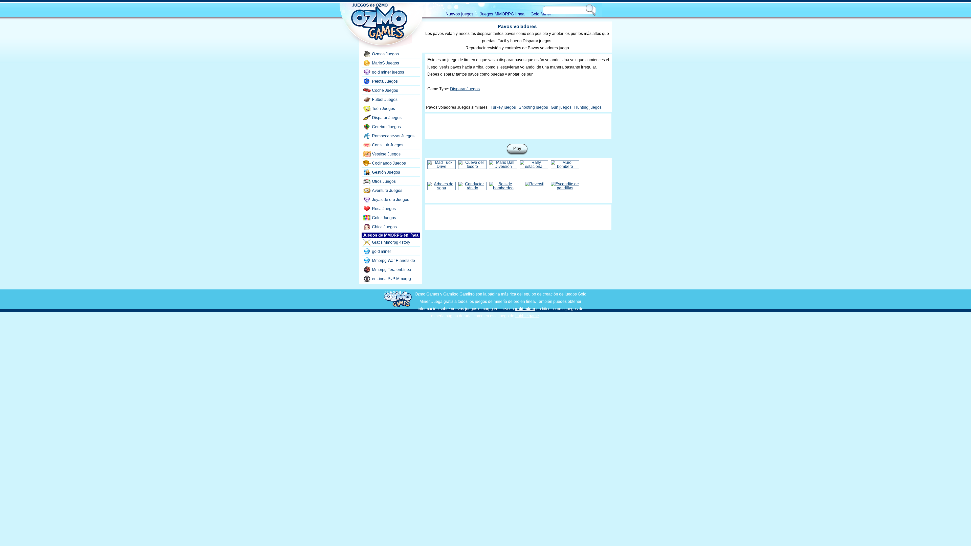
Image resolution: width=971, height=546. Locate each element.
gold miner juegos (388, 72)
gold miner (381, 251)
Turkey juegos (503, 107)
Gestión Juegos (386, 172)
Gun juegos (561, 107)
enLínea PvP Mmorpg (391, 279)
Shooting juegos (533, 107)
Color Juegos (384, 218)
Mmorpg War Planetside (393, 260)
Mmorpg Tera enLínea (391, 269)
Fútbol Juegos (385, 99)
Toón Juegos (383, 108)
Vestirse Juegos (386, 154)
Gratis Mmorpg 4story (391, 242)
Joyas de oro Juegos (390, 199)
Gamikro (467, 294)
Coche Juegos (385, 90)
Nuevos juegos (460, 14)
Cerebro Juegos (386, 127)
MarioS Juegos (385, 63)
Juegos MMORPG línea (502, 14)
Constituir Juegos (387, 145)
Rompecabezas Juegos (393, 136)
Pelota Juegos (385, 81)
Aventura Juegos (387, 190)
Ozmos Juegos (385, 54)
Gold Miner (541, 14)
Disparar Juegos (465, 89)
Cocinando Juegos (389, 163)
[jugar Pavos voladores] (517, 149)
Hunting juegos (588, 107)
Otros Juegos (384, 181)
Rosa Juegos (384, 209)
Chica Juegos (384, 227)
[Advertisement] (518, 126)
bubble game (527, 316)
